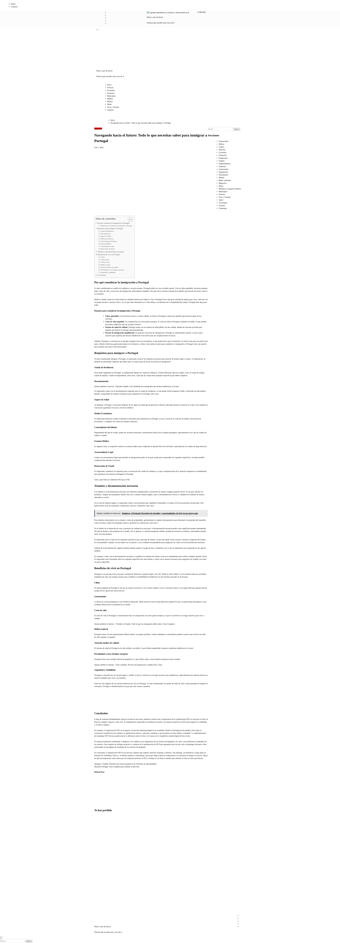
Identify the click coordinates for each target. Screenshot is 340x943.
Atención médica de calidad (109, 267)
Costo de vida (105, 262)
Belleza (110, 102)
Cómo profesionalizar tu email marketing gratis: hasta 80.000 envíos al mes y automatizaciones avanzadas (101, 833)
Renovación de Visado (108, 249)
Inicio (109, 85)
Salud (221, 200)
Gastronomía (105, 259)
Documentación (106, 233)
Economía (111, 90)
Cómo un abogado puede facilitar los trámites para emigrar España (98, 790)
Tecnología (223, 203)
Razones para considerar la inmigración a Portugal (116, 226)
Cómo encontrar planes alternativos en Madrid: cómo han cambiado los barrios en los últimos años (100, 885)
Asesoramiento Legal (107, 246)
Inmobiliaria (223, 175)
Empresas (110, 93)
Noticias (110, 88)
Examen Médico (106, 244)
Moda (109, 104)
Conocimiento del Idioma (109, 241)
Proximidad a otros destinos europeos (112, 270)
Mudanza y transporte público (230, 189)
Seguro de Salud (106, 236)
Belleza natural (105, 265)
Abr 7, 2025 (110, 802)
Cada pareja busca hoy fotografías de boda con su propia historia (100, 907)
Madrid (110, 99)
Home (13, 4)
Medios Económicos (107, 239)
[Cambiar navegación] (97, 29)
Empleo (222, 161)
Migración (98, 129)
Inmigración (223, 172)
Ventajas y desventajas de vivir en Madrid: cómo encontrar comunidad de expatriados (100, 860)
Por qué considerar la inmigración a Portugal (113, 223)
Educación (223, 155)
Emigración (223, 158)
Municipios (111, 96)
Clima (103, 257)
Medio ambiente (225, 180)
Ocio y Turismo (113, 107)
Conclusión (101, 275)
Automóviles (223, 141)
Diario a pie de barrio (155, 17)
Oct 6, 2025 (96, 802)
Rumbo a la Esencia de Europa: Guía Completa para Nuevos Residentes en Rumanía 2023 (125, 791)
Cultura (221, 147)
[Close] (1, 937)
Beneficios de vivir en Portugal (108, 255)
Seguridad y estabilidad (108, 272)
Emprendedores (224, 164)
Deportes (222, 150)
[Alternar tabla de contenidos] (129, 219)
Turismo (222, 206)
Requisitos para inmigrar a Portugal (110, 228)
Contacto (14, 7)
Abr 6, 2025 (123, 805)
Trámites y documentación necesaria (110, 252)
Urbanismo (223, 208)
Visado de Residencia (107, 231)
